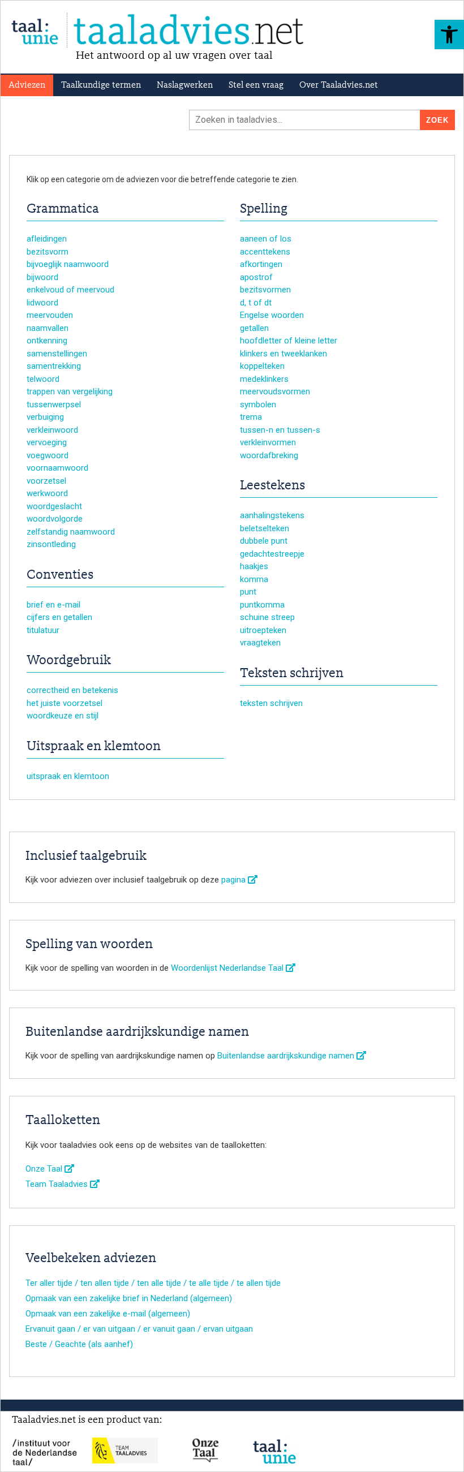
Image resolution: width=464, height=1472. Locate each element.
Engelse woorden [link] (272, 315)
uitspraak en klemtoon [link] (68, 776)
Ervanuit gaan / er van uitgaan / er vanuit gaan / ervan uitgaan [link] (139, 1329)
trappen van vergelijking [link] (70, 391)
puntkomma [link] (262, 605)
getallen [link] (254, 328)
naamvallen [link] (47, 328)
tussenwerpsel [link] (54, 404)
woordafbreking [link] (269, 455)
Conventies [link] (60, 575)
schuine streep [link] (267, 617)
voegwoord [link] (47, 455)
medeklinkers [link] (264, 379)
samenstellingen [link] (57, 353)
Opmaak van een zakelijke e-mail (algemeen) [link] (107, 1314)
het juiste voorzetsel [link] (64, 703)
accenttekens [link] (265, 252)
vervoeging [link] (47, 442)
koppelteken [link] (262, 366)
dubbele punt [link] (263, 541)
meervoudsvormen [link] (275, 391)
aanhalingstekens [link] (272, 515)
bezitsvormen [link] (265, 290)
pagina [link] (234, 880)
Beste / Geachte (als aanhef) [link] (79, 1344)
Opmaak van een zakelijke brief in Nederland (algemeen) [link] (128, 1298)
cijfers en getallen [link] (59, 617)
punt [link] (248, 592)
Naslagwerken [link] (185, 85)
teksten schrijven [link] (271, 703)
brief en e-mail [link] (53, 605)
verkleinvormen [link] (268, 442)
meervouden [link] (50, 315)
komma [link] (254, 579)
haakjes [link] (254, 566)
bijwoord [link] (42, 277)
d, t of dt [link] (256, 303)
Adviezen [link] (26, 85)
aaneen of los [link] (265, 239)
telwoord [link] (43, 379)
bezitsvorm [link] (47, 252)
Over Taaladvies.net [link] (338, 85)
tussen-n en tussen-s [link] (280, 430)
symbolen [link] (258, 404)
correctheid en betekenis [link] (72, 690)
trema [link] (251, 417)
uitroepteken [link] (263, 630)
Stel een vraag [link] (256, 85)
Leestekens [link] (272, 486)
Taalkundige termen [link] (101, 85)
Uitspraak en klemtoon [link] (94, 747)
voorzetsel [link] (46, 481)
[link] (449, 34)
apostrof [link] (256, 277)
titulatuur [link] (43, 630)
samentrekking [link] (54, 366)
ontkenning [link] (47, 340)
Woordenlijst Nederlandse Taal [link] (228, 968)
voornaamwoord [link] (57, 468)
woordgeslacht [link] (54, 506)
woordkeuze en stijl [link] (62, 716)
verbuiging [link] (45, 417)
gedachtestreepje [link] (272, 554)
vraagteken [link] (260, 643)
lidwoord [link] (42, 303)
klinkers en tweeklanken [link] (283, 353)
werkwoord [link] (47, 493)
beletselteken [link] (264, 528)
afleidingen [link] (47, 239)
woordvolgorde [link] (55, 519)
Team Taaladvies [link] (57, 1184)
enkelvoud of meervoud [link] (70, 290)
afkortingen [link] (261, 264)
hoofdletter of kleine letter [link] (288, 340)
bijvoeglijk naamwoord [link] (68, 264)
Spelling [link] (263, 209)
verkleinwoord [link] (52, 430)
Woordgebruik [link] (69, 661)
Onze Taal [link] (45, 1169)
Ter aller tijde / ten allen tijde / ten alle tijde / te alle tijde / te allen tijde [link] (153, 1283)
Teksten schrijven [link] (291, 674)
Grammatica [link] (63, 209)
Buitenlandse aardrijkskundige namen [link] (286, 1056)
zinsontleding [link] (51, 544)
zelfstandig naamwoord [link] (71, 532)
